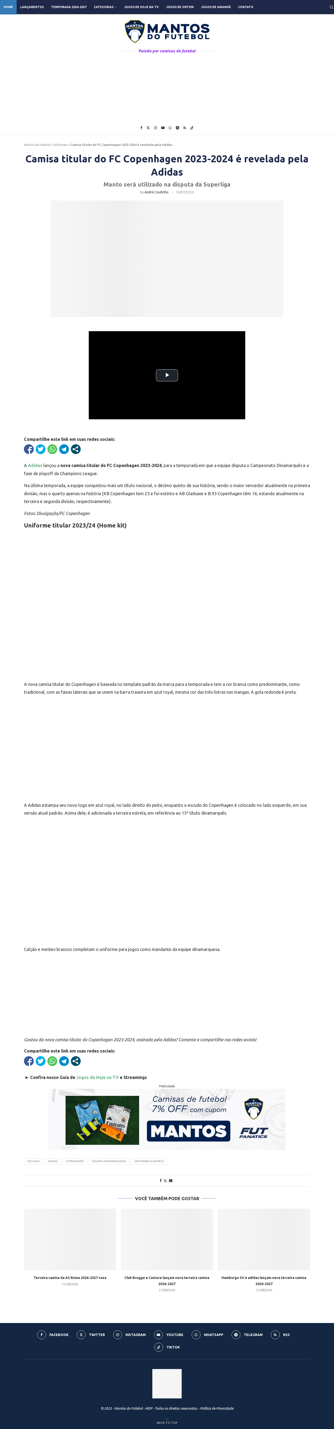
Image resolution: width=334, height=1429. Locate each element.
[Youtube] (163, 127)
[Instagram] (155, 127)
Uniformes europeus (149, 1161)
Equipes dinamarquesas (109, 1161)
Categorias (103, 7)
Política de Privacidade (217, 1408)
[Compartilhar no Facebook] (29, 449)
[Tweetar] (40, 449)
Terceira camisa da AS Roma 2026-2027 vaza (69, 1278)
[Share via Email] (170, 1181)
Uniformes (60, 144)
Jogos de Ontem (180, 7)
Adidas (52, 1161)
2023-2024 (33, 1161)
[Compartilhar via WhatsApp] (52, 449)
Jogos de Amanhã (216, 7)
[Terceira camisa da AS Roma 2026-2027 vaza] (70, 1239)
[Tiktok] (192, 127)
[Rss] (184, 127)
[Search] (331, 7)
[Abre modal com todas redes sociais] (76, 449)
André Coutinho (156, 192)
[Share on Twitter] (165, 1181)
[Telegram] (177, 127)
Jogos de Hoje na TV (141, 7)
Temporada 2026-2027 (69, 7)
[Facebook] (141, 127)
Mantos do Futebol (37, 144)
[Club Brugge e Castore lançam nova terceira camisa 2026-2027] (167, 1239)
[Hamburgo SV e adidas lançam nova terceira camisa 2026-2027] (264, 1239)
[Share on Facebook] (161, 1181)
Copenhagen (75, 1161)
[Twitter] (148, 127)
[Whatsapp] (170, 127)
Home (8, 7)
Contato (245, 7)
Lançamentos (32, 7)
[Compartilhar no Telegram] (64, 449)
